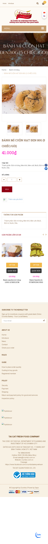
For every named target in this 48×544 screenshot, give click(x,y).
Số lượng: (5, 175)
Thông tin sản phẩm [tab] (13, 215)
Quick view (12, 271)
